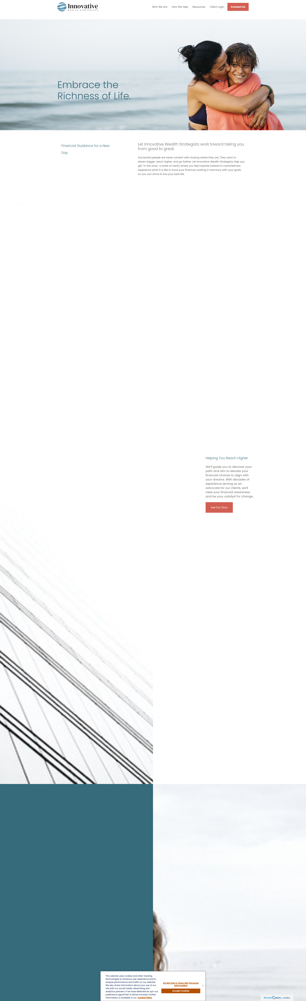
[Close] (203, 985)
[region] (153, 986)
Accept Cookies (180, 990)
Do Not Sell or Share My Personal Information (181, 984)
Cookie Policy (145, 997)
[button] (160, 7)
